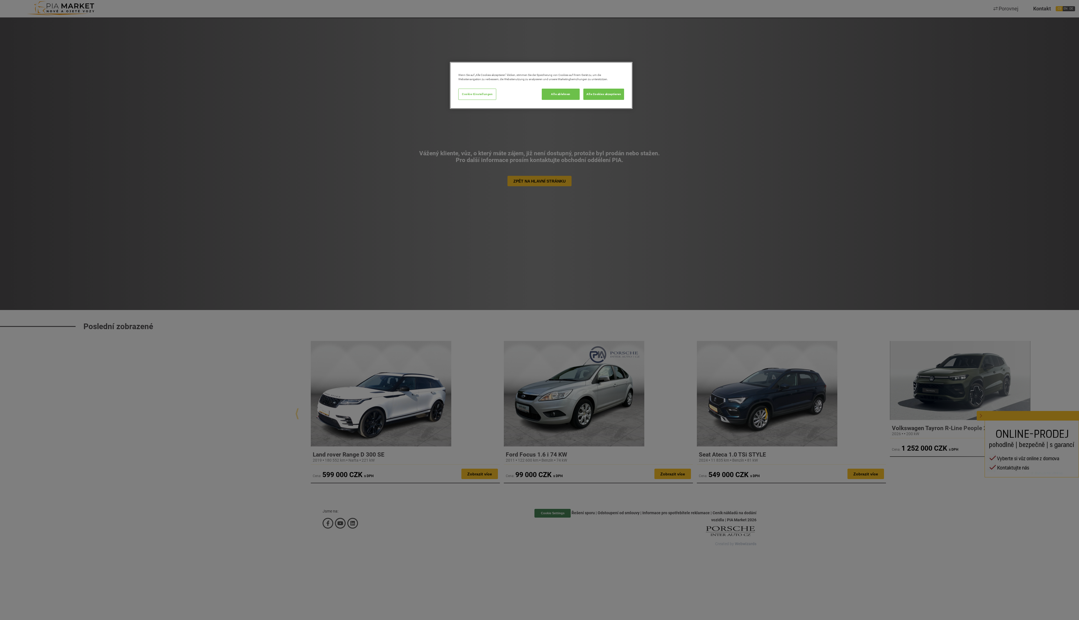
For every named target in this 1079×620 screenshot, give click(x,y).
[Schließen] (624, 68)
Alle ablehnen (560, 94)
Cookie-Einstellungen (477, 94)
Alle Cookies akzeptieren (603, 94)
